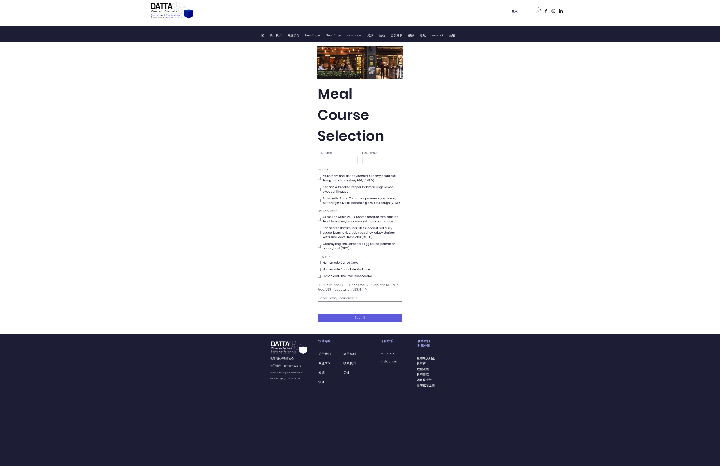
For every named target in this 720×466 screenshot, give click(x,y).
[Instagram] (553, 10)
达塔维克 (423, 374)
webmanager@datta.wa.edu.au (285, 378)
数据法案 (423, 369)
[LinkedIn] (560, 10)
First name (326, 153)
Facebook (389, 353)
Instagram (389, 361)
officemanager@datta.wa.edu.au (286, 372)
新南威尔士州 (426, 385)
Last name (370, 153)
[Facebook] (545, 10)
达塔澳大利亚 (426, 358)
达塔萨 (421, 364)
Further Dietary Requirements (337, 298)
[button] (538, 10)
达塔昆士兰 (424, 380)
